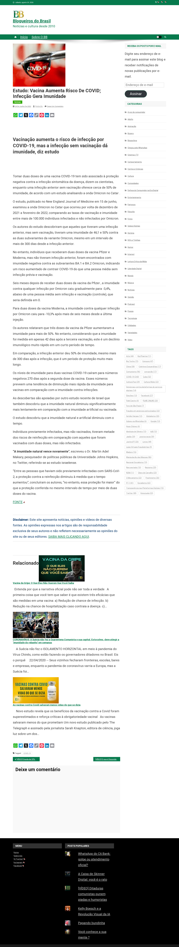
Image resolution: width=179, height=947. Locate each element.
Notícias (17, 102)
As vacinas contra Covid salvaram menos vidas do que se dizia (46, 705)
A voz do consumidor (136, 112)
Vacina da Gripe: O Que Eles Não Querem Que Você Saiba (43, 583)
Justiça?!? (132, 442)
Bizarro (131, 133)
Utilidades (132, 325)
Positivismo (152, 478)
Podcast (131, 304)
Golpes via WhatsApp (136, 421)
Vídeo (130, 340)
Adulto (130, 119)
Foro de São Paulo (135, 406)
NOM (130, 473)
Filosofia (131, 212)
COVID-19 (27, 753)
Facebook (147, 395)
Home (16, 852)
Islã (153, 431)
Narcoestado (133, 467)
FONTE (18, 502)
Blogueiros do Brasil (32, 20)
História (131, 233)
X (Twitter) (18, 859)
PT (130, 483)
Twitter (131, 493)
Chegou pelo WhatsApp (137, 148)
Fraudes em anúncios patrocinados (143, 411)
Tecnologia (132, 318)
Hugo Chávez (133, 426)
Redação (39, 106)
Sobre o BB (39, 37)
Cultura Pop (133, 382)
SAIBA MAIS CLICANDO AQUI (68, 536)
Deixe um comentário (55, 106)
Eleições (131, 395)
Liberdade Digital (135, 269)
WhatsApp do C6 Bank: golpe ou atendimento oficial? (94, 859)
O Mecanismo (134, 478)
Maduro (131, 452)
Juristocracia (146, 437)
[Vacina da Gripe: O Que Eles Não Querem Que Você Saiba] (62, 568)
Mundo (130, 276)
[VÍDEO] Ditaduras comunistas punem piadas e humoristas (92, 894)
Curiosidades (133, 183)
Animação (132, 126)
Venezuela (146, 493)
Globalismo (152, 416)
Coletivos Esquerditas (150, 366)
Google (155, 421)
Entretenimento (134, 197)
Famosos (131, 205)
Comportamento (135, 162)
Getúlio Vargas (134, 416)
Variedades (132, 333)
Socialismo (144, 483)
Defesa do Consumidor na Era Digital (143, 190)
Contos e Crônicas (135, 169)
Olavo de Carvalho (147, 473)
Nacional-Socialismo (136, 462)
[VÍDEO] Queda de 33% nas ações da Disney (28, 759)
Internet (131, 254)
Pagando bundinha (91, 923)
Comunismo (133, 372)
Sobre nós (18, 856)
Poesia (130, 311)
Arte (130, 356)
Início (24, 37)
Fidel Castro (132, 401)
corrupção (150, 372)
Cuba (147, 377)
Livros (147, 442)
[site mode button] (159, 37)
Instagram (18, 862)
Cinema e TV (133, 155)
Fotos (130, 219)
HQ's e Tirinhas (134, 240)
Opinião (131, 297)
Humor (130, 247)
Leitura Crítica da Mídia (137, 262)
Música (131, 283)
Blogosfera (132, 141)
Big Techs (132, 361)
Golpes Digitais (134, 226)
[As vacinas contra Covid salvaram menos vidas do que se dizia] (36, 690)
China (130, 366)
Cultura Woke (151, 382)
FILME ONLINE (150, 401)
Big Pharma (144, 356)
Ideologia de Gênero (136, 431)
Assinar (136, 94)
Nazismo (150, 467)
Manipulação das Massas (138, 457)
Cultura (131, 176)
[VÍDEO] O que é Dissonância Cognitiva (107, 759)
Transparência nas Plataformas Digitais (145, 488)
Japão (130, 437)
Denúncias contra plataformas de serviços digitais (144, 388)
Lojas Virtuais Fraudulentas (139, 447)
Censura (147, 361)
